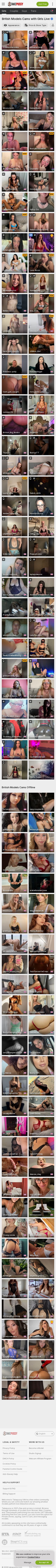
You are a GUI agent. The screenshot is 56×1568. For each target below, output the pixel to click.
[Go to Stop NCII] (19, 1542)
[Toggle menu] (3, 4)
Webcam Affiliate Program (40, 1459)
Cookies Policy (9, 1464)
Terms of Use (8, 1453)
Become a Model (36, 1448)
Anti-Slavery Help (10, 1474)
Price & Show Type (37, 25)
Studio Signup (35, 1453)
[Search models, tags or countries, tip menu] (52, 11)
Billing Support (9, 1494)
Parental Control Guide (12, 1469)
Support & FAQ (9, 1489)
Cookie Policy (33, 1557)
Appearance (13, 25)
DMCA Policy (8, 1459)
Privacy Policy (9, 1448)
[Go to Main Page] (17, 4)
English (42, 1434)
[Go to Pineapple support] (5, 1542)
